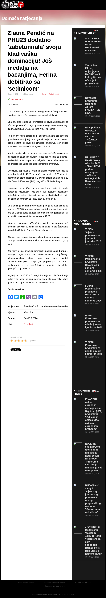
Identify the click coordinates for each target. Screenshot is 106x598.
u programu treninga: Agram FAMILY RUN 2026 (92, 105)
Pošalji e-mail (54, 94)
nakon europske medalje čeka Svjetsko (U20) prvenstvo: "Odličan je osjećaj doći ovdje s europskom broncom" (93, 414)
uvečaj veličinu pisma (38, 93)
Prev (99, 30)
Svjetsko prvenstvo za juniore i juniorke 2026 (93, 235)
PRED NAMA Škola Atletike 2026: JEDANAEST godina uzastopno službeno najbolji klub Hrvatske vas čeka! (93, 170)
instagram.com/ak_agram (54, 586)
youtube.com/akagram (83, 582)
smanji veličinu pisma (36, 93)
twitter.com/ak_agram (26, 582)
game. (12, 5)
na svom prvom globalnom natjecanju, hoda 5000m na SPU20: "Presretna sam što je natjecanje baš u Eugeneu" (93, 457)
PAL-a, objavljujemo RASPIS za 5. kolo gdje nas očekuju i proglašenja (93, 74)
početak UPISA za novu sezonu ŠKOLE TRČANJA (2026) (93, 135)
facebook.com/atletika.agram (54, 582)
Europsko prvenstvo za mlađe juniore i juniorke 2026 (93, 321)
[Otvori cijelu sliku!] (38, 100)
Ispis (44, 94)
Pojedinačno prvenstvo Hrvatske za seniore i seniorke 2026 (93, 263)
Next (101, 30)
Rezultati (28, 324)
